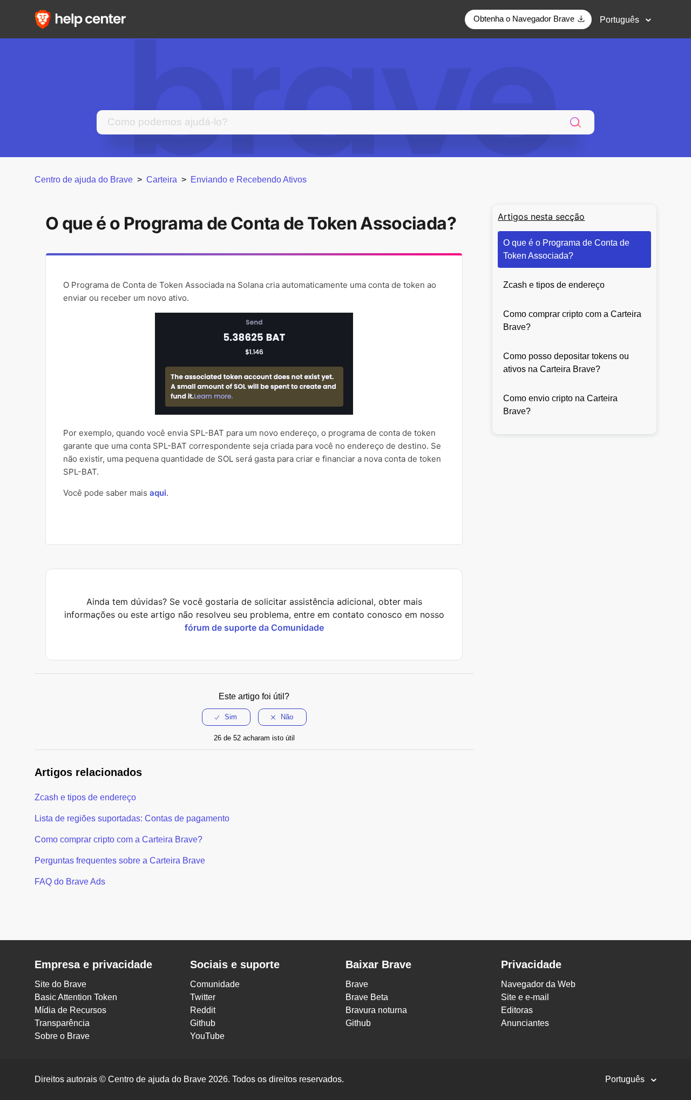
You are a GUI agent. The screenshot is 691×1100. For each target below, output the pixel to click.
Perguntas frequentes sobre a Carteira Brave (120, 860)
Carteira (161, 179)
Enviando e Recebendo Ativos (249, 179)
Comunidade (215, 984)
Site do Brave (60, 984)
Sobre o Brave (62, 1036)
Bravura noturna (376, 1010)
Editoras (517, 1010)
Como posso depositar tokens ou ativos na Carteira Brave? (566, 363)
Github (202, 1023)
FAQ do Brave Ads (70, 881)
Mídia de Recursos (70, 1010)
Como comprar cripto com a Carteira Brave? (572, 320)
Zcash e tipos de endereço (554, 284)
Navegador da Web (538, 984)
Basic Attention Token (76, 997)
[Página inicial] (84, 18)
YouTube (207, 1036)
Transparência (62, 1023)
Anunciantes (525, 1023)
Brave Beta (367, 997)
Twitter (202, 997)
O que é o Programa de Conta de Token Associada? (566, 249)
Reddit (202, 1010)
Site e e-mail (525, 997)
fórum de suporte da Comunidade (254, 627)
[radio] (226, 717)
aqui (158, 493)
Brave (357, 984)
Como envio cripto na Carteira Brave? (560, 405)
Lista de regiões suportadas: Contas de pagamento (132, 818)
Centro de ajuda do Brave (84, 179)
